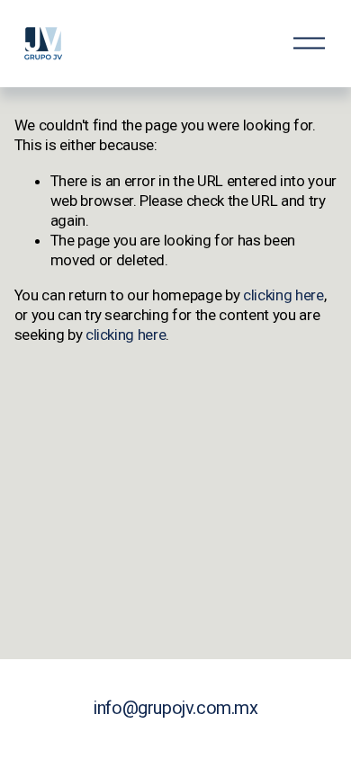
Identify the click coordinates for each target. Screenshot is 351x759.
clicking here (283, 295)
